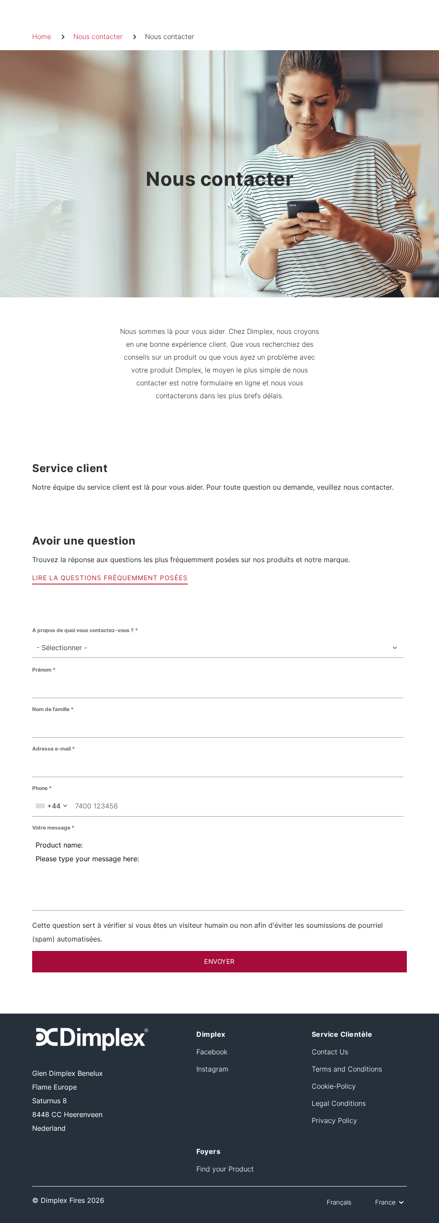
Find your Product (225, 1169)
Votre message (51, 827)
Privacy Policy (334, 1120)
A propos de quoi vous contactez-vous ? (83, 630)
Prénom (41, 669)
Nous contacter (98, 36)
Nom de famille (50, 709)
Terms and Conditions (347, 1069)
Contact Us (330, 1051)
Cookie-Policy (334, 1086)
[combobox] (217, 648)
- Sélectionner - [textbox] (61, 647)
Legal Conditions (339, 1103)
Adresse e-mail (51, 748)
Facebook (211, 1051)
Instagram (212, 1069)
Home (41, 36)
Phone (40, 788)
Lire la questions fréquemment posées (110, 578)
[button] (382, 1202)
